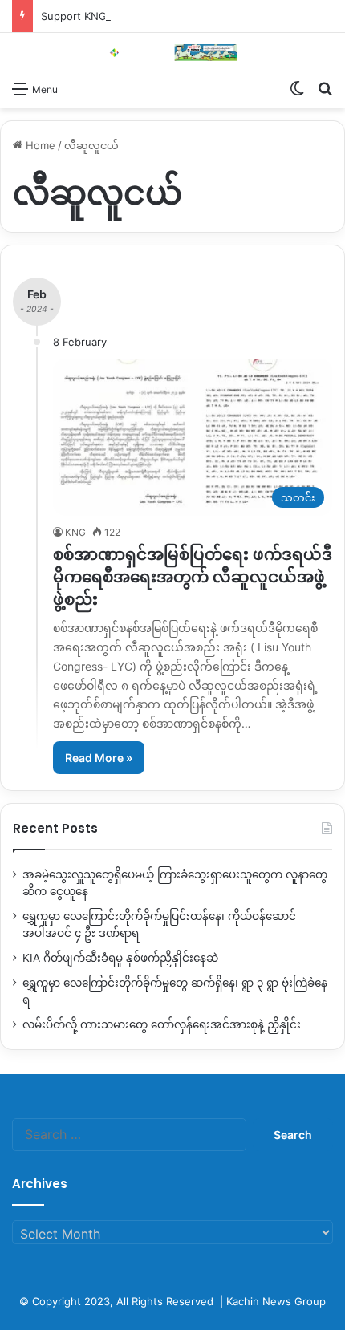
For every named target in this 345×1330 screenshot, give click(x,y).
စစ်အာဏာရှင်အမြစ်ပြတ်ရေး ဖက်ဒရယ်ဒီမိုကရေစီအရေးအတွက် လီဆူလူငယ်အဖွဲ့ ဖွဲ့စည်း (192, 576)
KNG (75, 532)
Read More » (98, 757)
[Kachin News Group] (172, 52)
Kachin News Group (276, 1301)
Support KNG (74, 16)
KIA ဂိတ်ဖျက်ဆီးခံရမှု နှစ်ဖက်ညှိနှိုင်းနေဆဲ (120, 957)
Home (38, 145)
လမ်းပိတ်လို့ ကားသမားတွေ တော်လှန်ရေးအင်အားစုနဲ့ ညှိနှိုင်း (161, 1024)
